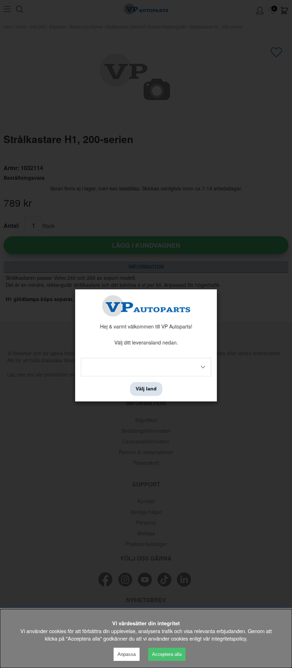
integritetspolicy (229, 638)
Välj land (146, 389)
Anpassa (127, 654)
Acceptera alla (167, 654)
